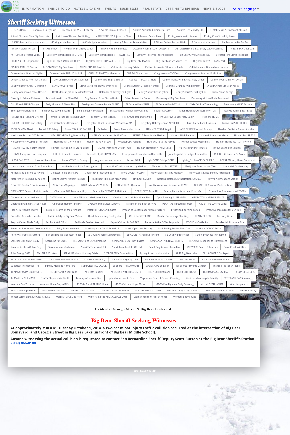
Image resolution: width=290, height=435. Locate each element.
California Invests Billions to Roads (164, 67)
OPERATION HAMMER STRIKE (208, 197)
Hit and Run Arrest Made (214, 135)
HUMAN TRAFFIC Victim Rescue (28, 147)
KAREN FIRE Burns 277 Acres (229, 154)
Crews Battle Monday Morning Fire (99, 85)
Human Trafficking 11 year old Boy (70, 147)
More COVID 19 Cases (133, 172)
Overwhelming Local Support (104, 203)
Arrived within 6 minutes (113, 48)
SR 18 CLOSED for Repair (216, 253)
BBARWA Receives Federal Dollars (155, 54)
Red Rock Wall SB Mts (57, 222)
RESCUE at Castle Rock (197, 222)
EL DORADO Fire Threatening (202, 104)
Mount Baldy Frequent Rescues (68, 178)
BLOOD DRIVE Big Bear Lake (58, 67)
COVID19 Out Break (62, 85)
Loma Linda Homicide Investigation (79, 166)
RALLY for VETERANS (140, 216)
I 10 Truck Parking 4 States (192, 147)
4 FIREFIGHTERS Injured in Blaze (113, 36)
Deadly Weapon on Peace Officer (28, 92)
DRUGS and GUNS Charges (25, 104)
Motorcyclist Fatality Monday (167, 172)
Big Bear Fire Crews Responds (232, 54)
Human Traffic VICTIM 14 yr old (233, 141)
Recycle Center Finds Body (25, 222)
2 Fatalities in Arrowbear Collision (228, 30)
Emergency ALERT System (238, 104)
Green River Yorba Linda (127, 129)
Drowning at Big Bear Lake (170, 98)
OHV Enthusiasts (59, 197)
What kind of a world (53, 290)
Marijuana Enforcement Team (201, 166)
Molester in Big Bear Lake (64, 172)
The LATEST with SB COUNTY (125, 272)
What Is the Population (23, 290)
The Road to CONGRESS (215, 272)
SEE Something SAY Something (89, 241)
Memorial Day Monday (235, 166)
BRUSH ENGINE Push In (92, 67)
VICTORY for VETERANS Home (92, 284)
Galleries (102, 129)
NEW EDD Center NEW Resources (29, 185)
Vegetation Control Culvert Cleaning (160, 278)
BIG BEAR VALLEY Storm (24, 67)
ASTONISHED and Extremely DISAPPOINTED (199, 48)
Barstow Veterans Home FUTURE (64, 54)
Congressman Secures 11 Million (203, 73)
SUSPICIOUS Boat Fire (157, 265)
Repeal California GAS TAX (124, 222)
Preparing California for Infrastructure (143, 209)
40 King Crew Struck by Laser (219, 36)
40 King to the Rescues (63, 42)
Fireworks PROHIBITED (234, 123)
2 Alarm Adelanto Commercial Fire (151, 30)
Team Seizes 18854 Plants (226, 265)
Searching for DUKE (56, 241)
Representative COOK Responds (162, 222)
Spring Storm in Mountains (154, 253)
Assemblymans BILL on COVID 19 (151, 48)
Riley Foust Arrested (68, 228)
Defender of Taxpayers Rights (115, 92)
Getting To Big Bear (182, 8)
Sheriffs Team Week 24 (93, 247)
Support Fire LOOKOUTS (126, 265)
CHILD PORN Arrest (137, 73)
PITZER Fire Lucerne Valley (212, 203)
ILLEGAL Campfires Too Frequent (29, 154)
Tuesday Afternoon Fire (88, 278)
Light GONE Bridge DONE (160, 160)
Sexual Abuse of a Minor (61, 247)
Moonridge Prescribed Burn (99, 172)
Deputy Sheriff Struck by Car (190, 92)
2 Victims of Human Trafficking (73, 36)
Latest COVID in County (74, 160)
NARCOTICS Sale (142, 178)
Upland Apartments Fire (121, 278)
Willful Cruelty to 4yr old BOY (183, 290)
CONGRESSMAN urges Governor (71, 79)
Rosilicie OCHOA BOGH (208, 228)
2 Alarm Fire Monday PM (189, 30)
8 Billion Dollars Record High (169, 42)
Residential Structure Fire (230, 222)
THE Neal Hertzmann (158, 272)
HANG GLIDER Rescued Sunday (195, 129)
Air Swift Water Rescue (23, 48)
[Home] (6, 7)
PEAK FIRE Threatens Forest (177, 203)
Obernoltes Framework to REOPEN (227, 191)
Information (33, 8)
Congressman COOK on (166, 73)
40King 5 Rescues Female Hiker (130, 42)
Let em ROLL (133, 160)
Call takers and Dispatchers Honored (209, 67)
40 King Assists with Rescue (182, 36)
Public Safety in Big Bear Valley (65, 216)
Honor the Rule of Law (99, 141)
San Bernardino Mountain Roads (63, 234)
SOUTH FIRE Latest (47, 253)
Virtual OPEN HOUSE (212, 284)
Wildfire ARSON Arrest (83, 290)
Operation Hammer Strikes (67, 203)
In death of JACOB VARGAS (101, 154)
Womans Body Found (184, 296)
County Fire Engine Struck (109, 79)
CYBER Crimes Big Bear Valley (223, 85)
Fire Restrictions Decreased (63, 123)
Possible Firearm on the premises (63, 209)
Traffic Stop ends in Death (55, 278)
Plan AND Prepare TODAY (24, 209)
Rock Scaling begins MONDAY (174, 228)
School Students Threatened (210, 234)
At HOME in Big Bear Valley (25, 54)
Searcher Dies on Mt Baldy (25, 241)
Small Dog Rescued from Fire (164, 247)
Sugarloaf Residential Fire (25, 265)
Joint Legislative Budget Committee (188, 154)
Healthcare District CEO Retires (28, 135)
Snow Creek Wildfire (235, 247)
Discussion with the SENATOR (62, 98)
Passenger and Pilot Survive (141, 203)
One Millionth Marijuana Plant (90, 197)
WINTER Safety (248, 290)
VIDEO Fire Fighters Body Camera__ (175, 284)
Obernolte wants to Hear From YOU (183, 191)
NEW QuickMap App (64, 185)
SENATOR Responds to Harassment (208, 241)
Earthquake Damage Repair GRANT (100, 104)
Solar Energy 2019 (21, 253)
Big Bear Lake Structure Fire (171, 61)
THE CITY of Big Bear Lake (62, 272)
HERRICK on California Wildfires (109, 135)
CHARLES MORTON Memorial (104, 73)
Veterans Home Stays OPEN (54, 284)
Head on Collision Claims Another (236, 129)
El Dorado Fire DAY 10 (168, 104)
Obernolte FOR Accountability (70, 191)
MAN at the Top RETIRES (165, 166)
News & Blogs (214, 8)
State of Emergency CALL (124, 259)
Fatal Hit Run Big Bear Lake (237, 110)
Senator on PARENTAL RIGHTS (166, 241)
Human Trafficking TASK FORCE (154, 147)
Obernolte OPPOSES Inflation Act (111, 191)
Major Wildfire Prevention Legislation (125, 166)
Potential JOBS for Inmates (101, 209)
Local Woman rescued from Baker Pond (32, 166)
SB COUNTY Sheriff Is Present (143, 234)
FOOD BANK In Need (22, 129)
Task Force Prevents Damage (191, 265)
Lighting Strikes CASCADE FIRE (197, 160)
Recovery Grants (225, 216)
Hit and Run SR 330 (244, 135)
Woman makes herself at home (150, 296)
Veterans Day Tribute (22, 284)
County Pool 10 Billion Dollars (227, 79)
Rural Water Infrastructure (25, 234)
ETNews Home (19, 30)
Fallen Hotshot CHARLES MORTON (197, 110)
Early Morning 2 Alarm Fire (60, 104)
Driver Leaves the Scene (137, 98)
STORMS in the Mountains (216, 259)
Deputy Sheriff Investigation (153, 92)
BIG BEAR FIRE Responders (25, 61)
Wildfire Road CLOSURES (115, 290)
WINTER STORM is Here (69, 296)
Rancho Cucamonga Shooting (173, 216)
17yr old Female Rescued (112, 30)
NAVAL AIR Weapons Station (223, 178)
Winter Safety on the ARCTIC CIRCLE (30, 296)
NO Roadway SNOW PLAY (94, 185)
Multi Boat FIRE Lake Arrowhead (109, 178)
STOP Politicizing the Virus (159, 259)
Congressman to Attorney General (29, 79)
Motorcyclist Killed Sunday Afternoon (209, 172)
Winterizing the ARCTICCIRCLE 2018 (107, 296)
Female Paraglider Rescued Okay (67, 116)
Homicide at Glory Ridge (67, 141)
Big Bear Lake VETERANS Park (209, 61)
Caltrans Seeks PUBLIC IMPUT (66, 73)
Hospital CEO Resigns (129, 141)
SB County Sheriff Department (104, 234)
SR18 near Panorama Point (63, 259)
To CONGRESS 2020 (244, 272)
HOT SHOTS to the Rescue (161, 141)
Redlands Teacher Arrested (89, 222)
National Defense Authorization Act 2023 (179, 178)
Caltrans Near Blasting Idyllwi (27, 73)
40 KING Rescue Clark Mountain (28, 42)
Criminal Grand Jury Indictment (183, 85)
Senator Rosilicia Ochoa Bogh (26, 247)
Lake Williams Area (45, 160)
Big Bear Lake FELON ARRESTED (103, 61)
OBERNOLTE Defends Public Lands (29, 191)
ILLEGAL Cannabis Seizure (67, 154)
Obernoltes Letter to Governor (27, 197)
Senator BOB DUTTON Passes (128, 241)
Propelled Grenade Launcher (26, 216)
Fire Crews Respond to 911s (137, 116)
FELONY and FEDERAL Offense (27, 116)
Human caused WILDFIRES (195, 141)
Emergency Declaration (23, 110)
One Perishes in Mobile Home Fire (131, 197)
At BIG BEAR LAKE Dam (242, 48)
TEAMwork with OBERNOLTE (26, 272)
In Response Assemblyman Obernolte (142, 154)
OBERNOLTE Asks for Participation (213, 185)
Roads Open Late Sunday (138, 228)
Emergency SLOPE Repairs (56, 110)
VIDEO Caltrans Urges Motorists (132, 284)
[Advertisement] (277, 69)
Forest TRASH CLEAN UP (78, 129)
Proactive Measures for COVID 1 (223, 209)
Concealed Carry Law (44, 30)
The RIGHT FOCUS (186, 272)
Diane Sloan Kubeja (222, 92)
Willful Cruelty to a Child (220, 290)
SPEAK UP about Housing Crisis (81, 253)
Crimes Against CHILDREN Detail (142, 85)
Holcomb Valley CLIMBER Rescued (29, 141)
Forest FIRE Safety (48, 129)
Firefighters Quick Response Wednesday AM (108, 123)
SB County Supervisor (177, 234)
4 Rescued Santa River (149, 36)
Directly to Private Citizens (25, 98)
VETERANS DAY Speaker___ (238, 278)
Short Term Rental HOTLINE (127, 247)
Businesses (129, 8)
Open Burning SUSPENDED (171, 197)
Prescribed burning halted (185, 209)
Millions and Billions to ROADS (27, 172)
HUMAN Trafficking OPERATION (113, 147)
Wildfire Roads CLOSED (148, 290)
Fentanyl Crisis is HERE (103, 116)
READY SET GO (203, 216)
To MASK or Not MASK (23, 278)
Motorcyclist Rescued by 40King (28, 178)
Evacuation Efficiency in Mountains (129, 110)
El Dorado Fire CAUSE (138, 104)
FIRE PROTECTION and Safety (26, 123)
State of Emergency (94, 259)
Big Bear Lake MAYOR (138, 61)
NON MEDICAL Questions (128, 185)
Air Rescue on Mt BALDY (235, 42)
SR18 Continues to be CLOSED (27, 259)
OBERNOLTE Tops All (146, 191)
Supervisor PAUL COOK (93, 265)
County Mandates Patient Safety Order (183, 79)
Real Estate (152, 8)
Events (110, 8)
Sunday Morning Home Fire (60, 265)
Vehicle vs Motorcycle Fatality (202, 278)
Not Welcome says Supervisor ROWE (168, 185)
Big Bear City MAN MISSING (194, 54)
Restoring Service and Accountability (31, 228)
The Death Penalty (93, 272)
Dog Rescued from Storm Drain (101, 98)
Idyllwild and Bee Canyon (227, 147)
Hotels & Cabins (87, 8)
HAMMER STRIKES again (159, 129)
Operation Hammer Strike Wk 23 (28, 203)
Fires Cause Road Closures (201, 123)
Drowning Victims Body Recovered (210, 98)
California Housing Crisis (125, 67)
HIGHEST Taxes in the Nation (148, 135)
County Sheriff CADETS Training (28, 85)
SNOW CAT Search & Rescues (202, 247)
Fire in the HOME (209, 116)
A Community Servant (204, 42)
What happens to (239, 284)
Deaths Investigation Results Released (72, 92)
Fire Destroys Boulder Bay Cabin (176, 116)
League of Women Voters (107, 160)
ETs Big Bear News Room (90, 110)
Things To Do (59, 8)
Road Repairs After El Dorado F (102, 228)
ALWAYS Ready (50, 48)
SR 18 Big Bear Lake (186, 253)
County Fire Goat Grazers (142, 79)
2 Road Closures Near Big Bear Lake (30, 36)
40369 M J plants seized (95, 42)
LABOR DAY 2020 (20, 160)
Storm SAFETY (187, 259)
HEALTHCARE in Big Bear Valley (68, 135)
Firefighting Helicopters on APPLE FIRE (160, 123)
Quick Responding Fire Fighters (105, 216)
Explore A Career (163, 110)
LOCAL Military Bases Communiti (238, 160)
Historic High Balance (182, 135)
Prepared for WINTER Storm (77, 30)
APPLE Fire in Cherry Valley (78, 48)
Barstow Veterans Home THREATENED (109, 54)
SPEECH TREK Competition (118, 253)
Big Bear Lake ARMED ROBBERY (63, 61)
